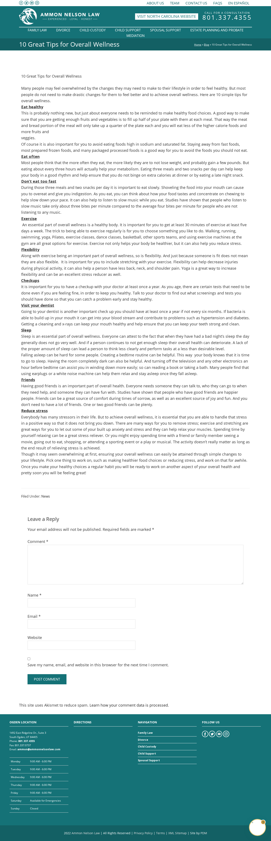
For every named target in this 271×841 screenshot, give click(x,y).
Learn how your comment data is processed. (129, 705)
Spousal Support (149, 760)
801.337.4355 (227, 17)
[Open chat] (257, 827)
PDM (203, 833)
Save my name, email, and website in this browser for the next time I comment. (98, 664)
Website (35, 637)
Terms (160, 833)
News (45, 496)
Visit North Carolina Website (166, 16)
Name (34, 595)
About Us (155, 3)
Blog (206, 44)
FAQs (217, 3)
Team (174, 3)
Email (34, 616)
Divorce (143, 740)
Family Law (145, 733)
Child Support (147, 753)
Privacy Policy (143, 833)
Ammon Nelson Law (86, 833)
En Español (238, 3)
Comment (38, 541)
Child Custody (147, 746)
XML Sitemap (177, 833)
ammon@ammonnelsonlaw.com (38, 749)
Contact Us (196, 3)
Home (197, 44)
